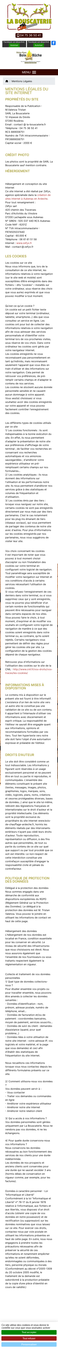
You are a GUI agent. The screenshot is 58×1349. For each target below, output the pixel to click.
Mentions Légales (22, 81)
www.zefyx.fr (24, 243)
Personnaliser (29, 1344)
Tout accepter (29, 1332)
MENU (26, 72)
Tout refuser (29, 1338)
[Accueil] (6, 81)
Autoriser (14, 45)
